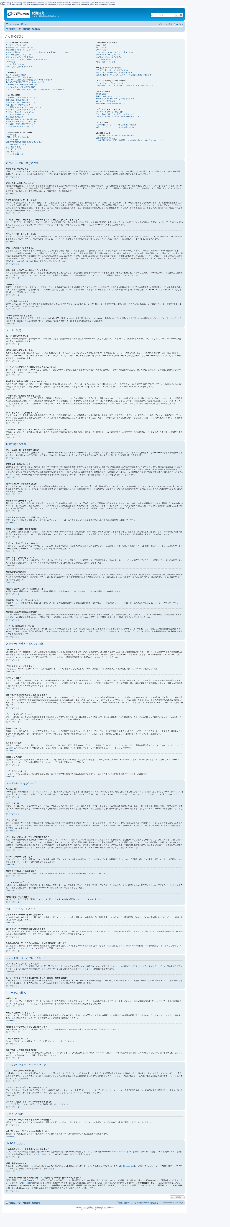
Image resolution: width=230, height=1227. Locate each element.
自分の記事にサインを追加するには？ (20, 102)
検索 (176, 15)
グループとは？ (102, 50)
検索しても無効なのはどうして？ (109, 96)
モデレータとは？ (103, 47)
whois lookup (25, 1183)
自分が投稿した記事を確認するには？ (110, 103)
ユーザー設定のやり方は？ (16, 75)
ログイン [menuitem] (179, 24)
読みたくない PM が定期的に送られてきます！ (114, 72)
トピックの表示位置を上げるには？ (19, 126)
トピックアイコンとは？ (15, 154)
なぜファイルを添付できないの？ (19, 114)
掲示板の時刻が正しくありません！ (19, 77)
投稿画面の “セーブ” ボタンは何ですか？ (21, 122)
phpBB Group (44, 1152)
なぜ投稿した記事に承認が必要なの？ (20, 124)
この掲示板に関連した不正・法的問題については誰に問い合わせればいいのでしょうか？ (130, 140)
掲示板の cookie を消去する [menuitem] (147, 1203)
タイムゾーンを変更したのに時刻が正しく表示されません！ (29, 80)
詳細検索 (181, 15)
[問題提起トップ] (18, 13)
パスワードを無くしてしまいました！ (20, 54)
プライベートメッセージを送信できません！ (113, 70)
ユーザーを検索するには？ (106, 101)
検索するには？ (102, 94)
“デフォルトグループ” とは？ (107, 59)
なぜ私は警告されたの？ (15, 117)
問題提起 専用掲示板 (31, 1203)
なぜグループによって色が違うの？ (110, 57)
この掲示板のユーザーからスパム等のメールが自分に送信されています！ (124, 75)
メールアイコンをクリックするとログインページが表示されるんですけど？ (35, 89)
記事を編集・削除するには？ (17, 100)
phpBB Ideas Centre (127, 1166)
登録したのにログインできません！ (19, 57)
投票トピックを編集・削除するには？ (20, 109)
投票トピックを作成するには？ (18, 105)
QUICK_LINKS (14, 24)
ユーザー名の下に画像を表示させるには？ (22, 84)
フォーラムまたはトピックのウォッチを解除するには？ (117, 116)
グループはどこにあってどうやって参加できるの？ (116, 52)
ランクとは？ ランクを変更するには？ (21, 87)
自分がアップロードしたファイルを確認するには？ (116, 127)
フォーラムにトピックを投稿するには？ (21, 97)
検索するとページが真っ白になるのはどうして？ (115, 99)
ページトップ (14, 177)
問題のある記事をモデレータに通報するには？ (24, 119)
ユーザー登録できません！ (16, 64)
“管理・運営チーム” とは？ (106, 62)
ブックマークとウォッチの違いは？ (110, 112)
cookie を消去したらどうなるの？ (19, 67)
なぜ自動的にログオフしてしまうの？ (20, 50)
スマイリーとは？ (13, 140)
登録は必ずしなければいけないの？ (19, 47)
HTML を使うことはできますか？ (19, 137)
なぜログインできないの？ (16, 45)
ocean (107, 1209)
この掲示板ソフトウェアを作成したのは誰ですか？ (116, 135)
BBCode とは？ (12, 135)
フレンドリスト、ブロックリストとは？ (111, 83)
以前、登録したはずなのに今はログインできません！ (26, 59)
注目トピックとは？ (13, 149)
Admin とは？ (101, 45)
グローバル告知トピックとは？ (18, 144)
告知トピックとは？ (13, 147)
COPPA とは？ (11, 62)
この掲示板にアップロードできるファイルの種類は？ (117, 125)
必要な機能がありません (105, 138)
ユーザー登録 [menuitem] (167, 24)
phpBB (86, 1207)
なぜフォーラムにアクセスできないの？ (21, 112)
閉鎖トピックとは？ (13, 152)
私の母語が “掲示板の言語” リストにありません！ (25, 82)
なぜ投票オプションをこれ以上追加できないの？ (25, 107)
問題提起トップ (15, 1203)
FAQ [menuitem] (25, 24)
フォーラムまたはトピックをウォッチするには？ (115, 114)
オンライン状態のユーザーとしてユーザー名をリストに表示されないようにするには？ (39, 52)
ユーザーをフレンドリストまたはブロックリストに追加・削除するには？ (124, 85)
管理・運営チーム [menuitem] (126, 1203)
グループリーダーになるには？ (108, 54)
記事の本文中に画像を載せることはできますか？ (25, 142)
